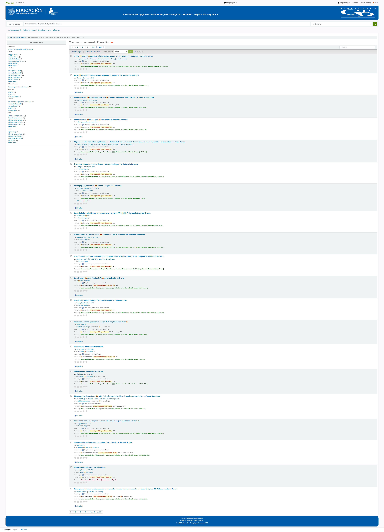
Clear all (97, 52)
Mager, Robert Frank (85, 78)
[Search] (375, 24)
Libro (10, 94)
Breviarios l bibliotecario (85, 351)
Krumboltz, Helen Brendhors (107, 399)
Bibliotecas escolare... (15, 134)
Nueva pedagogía (83, 169)
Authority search (29, 30)
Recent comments (44, 30)
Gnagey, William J (84, 424)
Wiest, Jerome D (119, 59)
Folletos (11, 108)
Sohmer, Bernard (110, 145)
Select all (89, 52)
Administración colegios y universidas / (114, 97)
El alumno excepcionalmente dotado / (106, 164)
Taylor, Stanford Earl (85, 303)
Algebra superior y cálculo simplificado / (130, 142)
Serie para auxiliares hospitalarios (87, 122)
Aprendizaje (12, 132)
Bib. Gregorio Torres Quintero (18, 87)
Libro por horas (13, 96)
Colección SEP (13, 79)
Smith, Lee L (80, 445)
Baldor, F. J (127, 145)
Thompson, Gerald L (99, 59)
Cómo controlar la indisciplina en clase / (107, 421)
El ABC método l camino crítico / (113, 56)
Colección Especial (14, 73)
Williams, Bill (96, 492)
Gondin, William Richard (88, 145)
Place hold (79, 92)
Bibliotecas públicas (15, 136)
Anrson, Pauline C (83, 281)
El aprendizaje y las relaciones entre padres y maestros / (119, 256)
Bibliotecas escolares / (89, 371)
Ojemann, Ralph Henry (87, 237)
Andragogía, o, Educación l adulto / (98, 186)
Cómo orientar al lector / (90, 467)
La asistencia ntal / (99, 278)
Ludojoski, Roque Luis (87, 188)
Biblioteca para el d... (15, 124)
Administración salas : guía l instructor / (101, 120)
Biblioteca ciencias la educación (88, 447)
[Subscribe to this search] (112, 42)
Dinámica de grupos (15, 138)
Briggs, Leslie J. (13, 55)
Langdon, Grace (107, 259)
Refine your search (36, 42)
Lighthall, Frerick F (83, 216)
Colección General (14, 75)
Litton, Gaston (85, 349)
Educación (11, 141)
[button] (20, 3)
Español (24, 529)
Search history (365, 3)
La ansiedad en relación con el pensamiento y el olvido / (112, 213)
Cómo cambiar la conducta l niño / (117, 396)
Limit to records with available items (20, 49)
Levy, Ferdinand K (82, 59)
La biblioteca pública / (89, 347)
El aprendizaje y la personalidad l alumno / (109, 235)
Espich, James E (81, 492)
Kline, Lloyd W (81, 325)
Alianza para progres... (16, 116)
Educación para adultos (83, 201)
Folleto (10, 92)
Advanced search (14, 30)
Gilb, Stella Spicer (14, 59)
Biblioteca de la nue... (15, 120)
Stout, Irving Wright (87, 259)
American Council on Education (87, 100)
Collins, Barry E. (13, 57)
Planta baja (12, 111)
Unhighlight (77, 52)
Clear (376, 3)
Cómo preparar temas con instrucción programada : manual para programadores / (126, 489)
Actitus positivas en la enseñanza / (106, 75)
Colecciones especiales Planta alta (19, 102)
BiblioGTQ (11, 3)
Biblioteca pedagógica (84, 327)
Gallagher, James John (86, 167)
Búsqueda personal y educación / (101, 322)
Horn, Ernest (12, 63)
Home (10, 37)
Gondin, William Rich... (16, 61)
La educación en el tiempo (85, 191)
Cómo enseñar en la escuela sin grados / (103, 443)
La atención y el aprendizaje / (100, 300)
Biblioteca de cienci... (15, 118)
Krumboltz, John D (84, 399)
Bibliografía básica (14, 71)
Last (100, 47)
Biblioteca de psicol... (15, 122)
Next (94, 47)
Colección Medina (14, 77)
